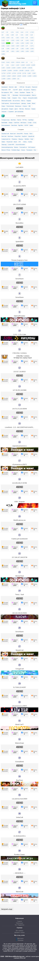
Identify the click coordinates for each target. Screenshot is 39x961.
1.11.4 (12, 65)
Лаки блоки (14, 125)
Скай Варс (31, 119)
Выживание (5, 87)
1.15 (21, 24)
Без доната (27, 89)
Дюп (16, 87)
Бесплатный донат (15, 103)
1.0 (27, 62)
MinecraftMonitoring (17, 3)
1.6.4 (22, 32)
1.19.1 (22, 48)
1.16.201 (9, 70)
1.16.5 (22, 45)
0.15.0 (12, 62)
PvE (9, 95)
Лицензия (34, 87)
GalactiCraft (31, 136)
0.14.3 (8, 62)
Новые (3, 106)
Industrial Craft (5, 133)
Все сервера (19, 930)
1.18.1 (8, 48)
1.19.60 (14, 78)
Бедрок (11, 108)
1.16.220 (21, 70)
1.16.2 (8, 45)
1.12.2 (3, 40)
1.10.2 (8, 37)
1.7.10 (32, 32)
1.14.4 (8, 43)
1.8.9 (12, 35)
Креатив (11, 87)
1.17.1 (32, 45)
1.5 (7, 32)
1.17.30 (9, 73)
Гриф (9, 98)
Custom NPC (11, 144)
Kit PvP (26, 125)
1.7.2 (27, 32)
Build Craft (12, 133)
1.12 (27, 37)
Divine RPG (20, 133)
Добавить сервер (20, 932)
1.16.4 (17, 45)
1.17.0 (32, 70)
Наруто (25, 98)
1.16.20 (13, 67)
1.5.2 (17, 32)
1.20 (7, 51)
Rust (35, 150)
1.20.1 (12, 51)
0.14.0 (3, 62)
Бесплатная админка (25, 95)
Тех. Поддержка (19, 925)
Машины (21, 139)
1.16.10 (8, 67)
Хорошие (4, 111)
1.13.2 (17, 40)
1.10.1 (3, 37)
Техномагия (29, 150)
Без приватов (5, 92)
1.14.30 (28, 65)
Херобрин (22, 92)
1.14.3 (3, 43)
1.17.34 (14, 73)
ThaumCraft (9, 141)
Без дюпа (28, 87)
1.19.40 (29, 76)
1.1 (31, 62)
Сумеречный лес (6, 139)
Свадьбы (4, 95)
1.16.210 (15, 70)
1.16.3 (12, 45)
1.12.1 (32, 37)
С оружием (11, 111)
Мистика (21, 108)
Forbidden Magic (16, 150)
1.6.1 (7, 65)
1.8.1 (7, 35)
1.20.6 (3, 54)
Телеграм (20, 940)
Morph (15, 141)
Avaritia (30, 141)
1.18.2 (12, 48)
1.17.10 (3, 73)
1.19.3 (32, 48)
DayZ (32, 139)
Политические (10, 106)
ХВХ (29, 106)
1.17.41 (24, 73)
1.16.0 (3, 67)
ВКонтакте (20, 938)
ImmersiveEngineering (7, 147)
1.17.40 (19, 73)
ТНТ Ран (24, 119)
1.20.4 (27, 51)
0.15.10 (18, 62)
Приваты (33, 89)
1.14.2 (32, 40)
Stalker (3, 141)
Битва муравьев (6, 125)
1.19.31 (24, 76)
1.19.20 (9, 76)
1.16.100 (24, 67)
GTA (20, 141)
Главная (19, 921)
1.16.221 (27, 70)
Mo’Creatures (31, 147)
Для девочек (5, 108)
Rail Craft (4, 136)
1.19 (17, 48)
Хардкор (28, 100)
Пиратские (4, 89)
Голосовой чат (23, 147)
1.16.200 (4, 70)
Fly (32, 92)
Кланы (16, 92)
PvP (10, 89)
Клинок (23, 150)
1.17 (27, 45)
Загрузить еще (6, 909)
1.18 (3, 48)
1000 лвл (22, 87)
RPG (11, 92)
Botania (16, 147)
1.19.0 (33, 73)
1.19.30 (19, 76)
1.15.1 (17, 43)
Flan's (31, 133)
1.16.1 (3, 45)
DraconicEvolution (20, 144)
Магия (33, 103)
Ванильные (18, 106)
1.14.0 (17, 65)
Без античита (16, 100)
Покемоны (14, 139)
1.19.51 (9, 78)
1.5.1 (12, 32)
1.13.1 (12, 40)
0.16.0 (22, 62)
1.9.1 (22, 35)
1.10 (31, 35)
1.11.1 (17, 37)
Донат (20, 89)
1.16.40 (18, 67)
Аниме (29, 103)
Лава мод (4, 144)
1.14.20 (23, 65)
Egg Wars (20, 125)
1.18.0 (29, 73)
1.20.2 (17, 51)
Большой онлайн (32, 98)
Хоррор (33, 108)
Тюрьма (28, 92)
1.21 (18, 78)
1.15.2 (22, 43)
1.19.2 (27, 48)
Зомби (31, 125)
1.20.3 (22, 51)
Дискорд (23, 103)
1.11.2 (22, 37)
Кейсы (25, 141)
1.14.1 (27, 40)
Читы (19, 98)
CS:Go (34, 122)
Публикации (19, 923)
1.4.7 (3, 32)
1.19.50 (3, 78)
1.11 (12, 37)
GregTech (24, 136)
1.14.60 (33, 65)
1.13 (7, 40)
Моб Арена (23, 122)
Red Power (10, 136)
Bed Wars (13, 119)
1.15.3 (27, 43)
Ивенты (34, 95)
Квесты (23, 100)
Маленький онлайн (6, 100)
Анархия (14, 98)
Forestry (26, 133)
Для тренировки (19, 111)
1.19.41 (34, 76)
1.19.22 (14, 76)
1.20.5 (32, 51)
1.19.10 (3, 76)
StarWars (27, 139)
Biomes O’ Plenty (6, 150)
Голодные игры (6, 119)
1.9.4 (27, 35)
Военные (27, 108)
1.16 (31, 43)
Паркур (10, 122)
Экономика (15, 95)
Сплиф (29, 122)
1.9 (17, 35)
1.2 (2, 65)
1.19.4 (3, 51)
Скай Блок (16, 122)
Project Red (17, 136)
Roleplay (4, 98)
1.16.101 (30, 67)
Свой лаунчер (5, 103)
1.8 (2, 35)
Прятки (19, 119)
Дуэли (16, 108)
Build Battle (4, 122)
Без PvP (15, 89)
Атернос (25, 106)
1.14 (22, 40)
